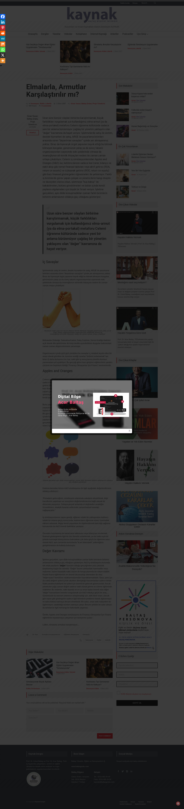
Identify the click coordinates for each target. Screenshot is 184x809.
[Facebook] (2, 16)
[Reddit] (2, 33)
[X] (2, 55)
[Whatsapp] (2, 49)
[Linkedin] (2, 22)
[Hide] (1, 66)
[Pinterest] (2, 27)
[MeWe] (2, 38)
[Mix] (2, 44)
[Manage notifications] (178, 803)
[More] (2, 60)
